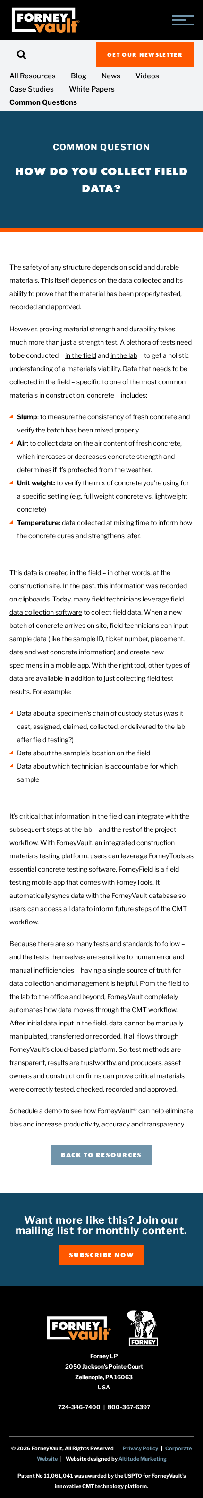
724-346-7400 (80, 1407)
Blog (78, 76)
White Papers (92, 89)
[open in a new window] (78, 1327)
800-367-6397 (129, 1407)
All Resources (32, 76)
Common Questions (43, 102)
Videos (147, 76)
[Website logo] (45, 20)
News (111, 76)
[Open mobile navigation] (183, 20)
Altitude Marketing (142, 1459)
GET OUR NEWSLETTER (145, 54)
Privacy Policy (140, 1448)
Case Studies (31, 89)
